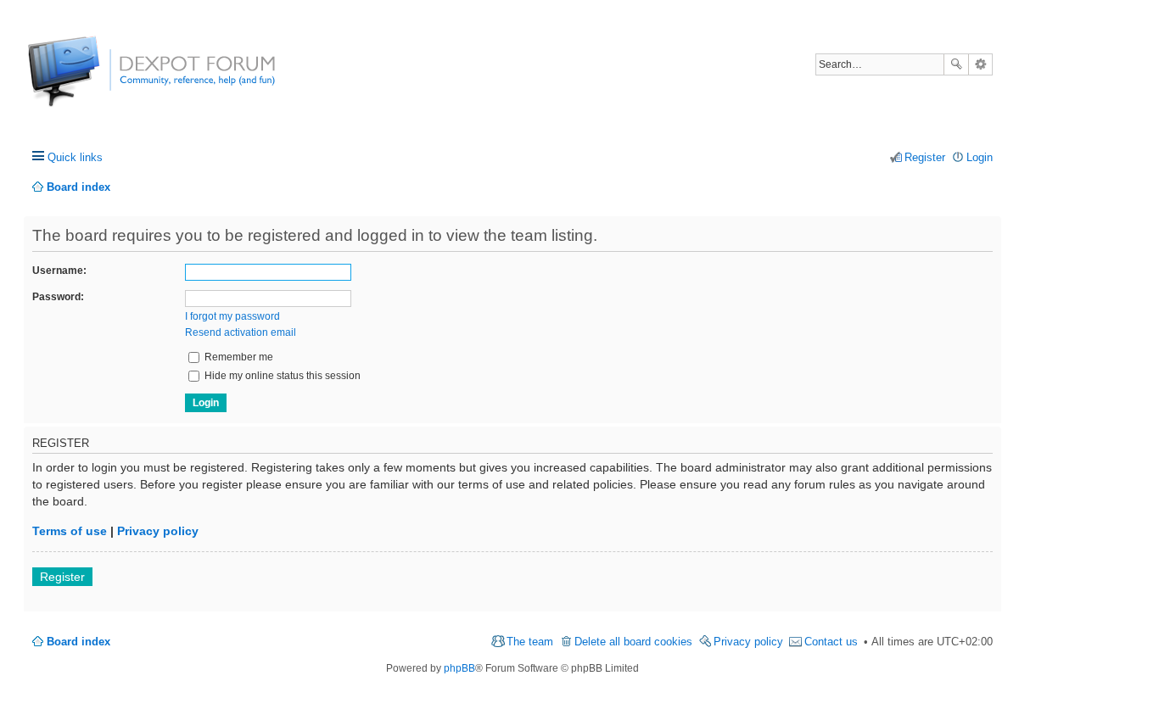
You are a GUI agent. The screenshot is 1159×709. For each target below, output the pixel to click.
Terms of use (69, 531)
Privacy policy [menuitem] (748, 641)
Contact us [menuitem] (831, 641)
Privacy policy (158, 531)
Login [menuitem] (979, 157)
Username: (59, 270)
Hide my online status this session (281, 376)
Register (62, 576)
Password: (58, 297)
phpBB (459, 668)
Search (956, 64)
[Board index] (91, 80)
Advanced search (980, 64)
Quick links (75, 157)
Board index (78, 641)
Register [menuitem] (924, 157)
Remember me (237, 357)
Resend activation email (240, 332)
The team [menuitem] (530, 641)
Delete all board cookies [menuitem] (633, 641)
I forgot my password (232, 316)
